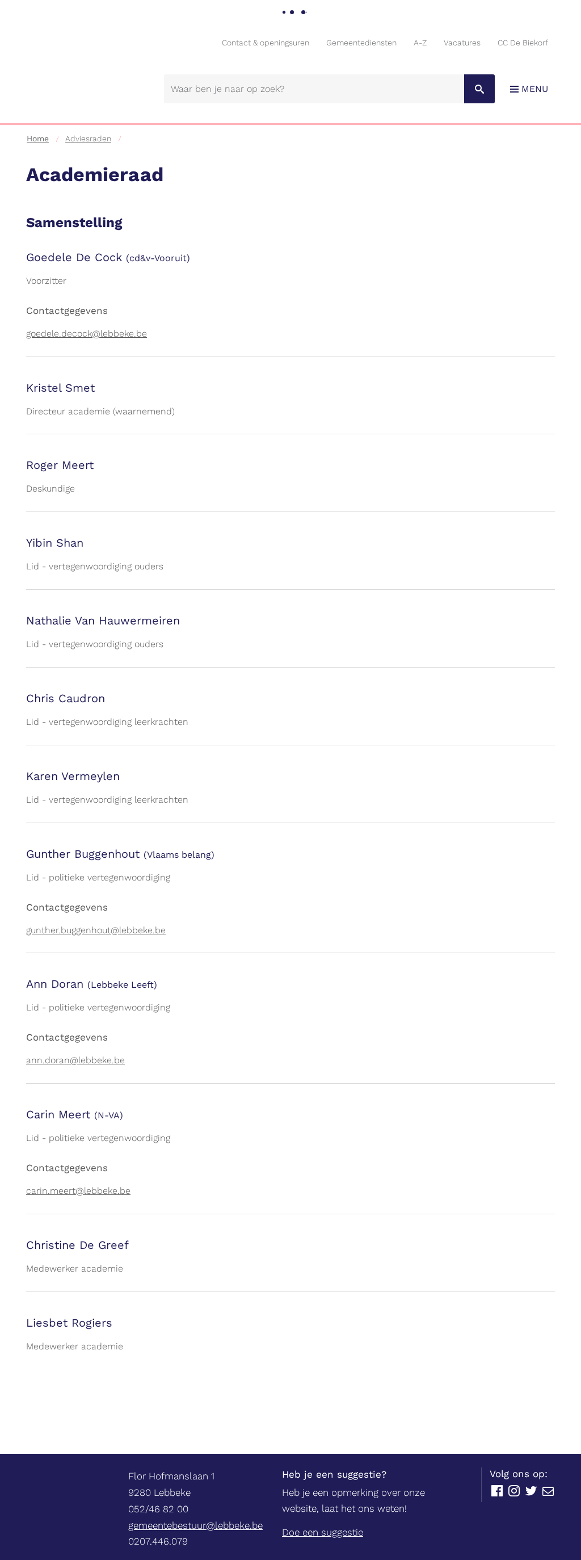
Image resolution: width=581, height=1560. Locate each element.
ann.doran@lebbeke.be (75, 1060)
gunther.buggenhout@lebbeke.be (96, 930)
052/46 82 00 (158, 1509)
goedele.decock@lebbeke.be (86, 333)
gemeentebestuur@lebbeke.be (195, 1525)
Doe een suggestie (322, 1532)
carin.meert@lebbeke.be (78, 1190)
